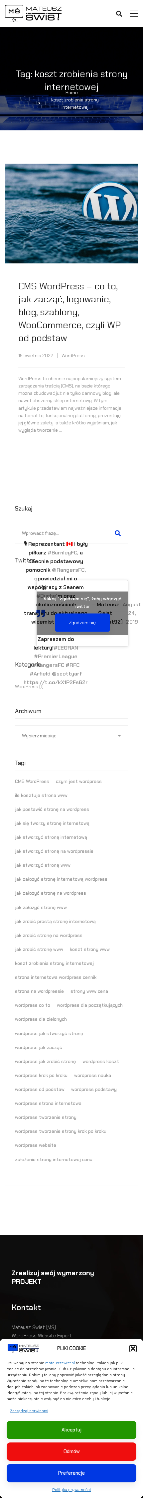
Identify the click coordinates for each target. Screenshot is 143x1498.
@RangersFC (68, 569)
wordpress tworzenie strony (45, 1117)
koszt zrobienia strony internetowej (54, 963)
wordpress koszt (100, 1061)
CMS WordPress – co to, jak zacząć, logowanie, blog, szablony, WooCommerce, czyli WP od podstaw (69, 312)
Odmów (72, 1451)
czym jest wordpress (79, 781)
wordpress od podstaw (40, 1089)
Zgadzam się (82, 623)
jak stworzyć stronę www (43, 865)
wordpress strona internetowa (48, 1103)
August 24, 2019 (132, 613)
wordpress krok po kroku (41, 1075)
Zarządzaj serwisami (29, 1411)
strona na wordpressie (39, 991)
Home (72, 92)
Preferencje (71, 1473)
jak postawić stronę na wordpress (52, 809)
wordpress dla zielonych (41, 1019)
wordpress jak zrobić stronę (45, 1061)
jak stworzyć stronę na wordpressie (54, 851)
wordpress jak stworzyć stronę (49, 1033)
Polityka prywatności (71, 1489)
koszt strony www (90, 949)
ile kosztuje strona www (41, 795)
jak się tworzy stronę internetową (52, 823)
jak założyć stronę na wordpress (50, 893)
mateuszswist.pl (60, 1363)
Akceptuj (71, 1429)
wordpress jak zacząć (38, 1047)
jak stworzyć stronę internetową (51, 837)
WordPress (73, 356)
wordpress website (35, 1145)
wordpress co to (32, 1005)
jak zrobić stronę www (39, 949)
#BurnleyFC (62, 552)
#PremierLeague (55, 656)
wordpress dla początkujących (90, 1005)
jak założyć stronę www (41, 907)
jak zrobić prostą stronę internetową (55, 921)
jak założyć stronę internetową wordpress (61, 879)
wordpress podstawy (94, 1089)
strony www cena (89, 991)
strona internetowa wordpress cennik (55, 977)
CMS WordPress (32, 781)
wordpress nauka (92, 1075)
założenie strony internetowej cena (53, 1159)
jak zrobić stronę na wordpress (48, 935)
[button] (133, 1348)
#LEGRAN (66, 647)
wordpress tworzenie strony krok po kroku (60, 1131)
